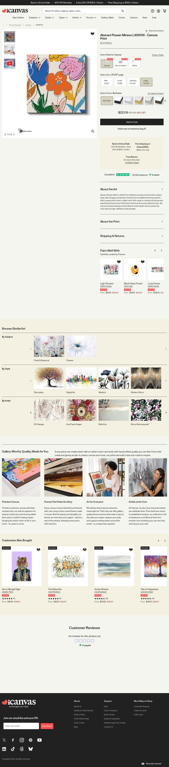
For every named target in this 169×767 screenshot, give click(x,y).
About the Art (108, 189)
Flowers (28, 25)
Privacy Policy (79, 715)
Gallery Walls (107, 17)
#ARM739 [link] (39, 25)
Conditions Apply (132, 163)
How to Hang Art (110, 710)
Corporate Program (141, 706)
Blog (76, 727)
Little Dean (128, 286)
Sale (154, 17)
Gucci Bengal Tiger (11, 589)
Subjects (33, 17)
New (145, 17)
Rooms (89, 17)
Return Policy (109, 715)
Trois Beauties (55, 589)
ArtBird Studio (106, 286)
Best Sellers (18, 17)
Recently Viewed (153, 763)
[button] (107, 63)
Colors (122, 17)
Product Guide (158, 55)
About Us (77, 706)
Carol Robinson (54, 592)
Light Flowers (107, 283)
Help (106, 706)
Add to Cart (132, 122)
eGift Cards (138, 715)
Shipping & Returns (112, 236)
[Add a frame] (25, 131)
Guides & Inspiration (112, 719)
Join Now (47, 726)
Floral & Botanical (15, 25)
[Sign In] (158, 10)
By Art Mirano (106, 43)
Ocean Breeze (101, 589)
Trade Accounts (140, 710)
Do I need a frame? (156, 93)
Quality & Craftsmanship (83, 710)
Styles (48, 17)
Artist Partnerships (81, 719)
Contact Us (108, 727)
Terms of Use (79, 723)
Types (62, 17)
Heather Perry (7, 592)
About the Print (109, 221)
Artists (75, 17)
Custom (134, 17)
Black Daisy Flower (133, 283)
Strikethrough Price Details (115, 723)
